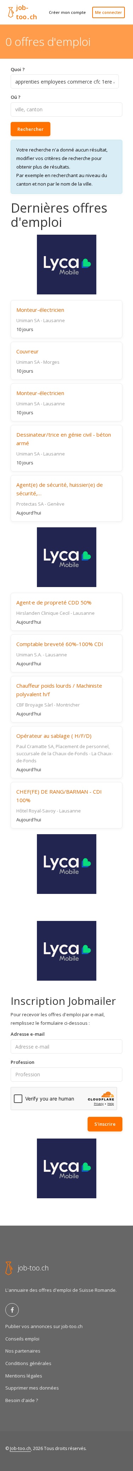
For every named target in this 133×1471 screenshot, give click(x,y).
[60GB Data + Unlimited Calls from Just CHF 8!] (66, 557)
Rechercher (30, 129)
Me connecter (108, 12)
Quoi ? (18, 69)
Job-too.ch (20, 1448)
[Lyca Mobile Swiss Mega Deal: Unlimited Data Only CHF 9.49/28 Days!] (66, 951)
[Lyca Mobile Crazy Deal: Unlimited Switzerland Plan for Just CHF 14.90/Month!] (66, 264)
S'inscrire (105, 1124)
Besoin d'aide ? (21, 1400)
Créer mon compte (67, 12)
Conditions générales (28, 1363)
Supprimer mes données (32, 1388)
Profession (22, 1062)
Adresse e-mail (28, 1034)
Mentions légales (23, 1376)
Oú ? (16, 97)
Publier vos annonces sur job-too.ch (44, 1326)
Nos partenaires (22, 1351)
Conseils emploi (22, 1339)
